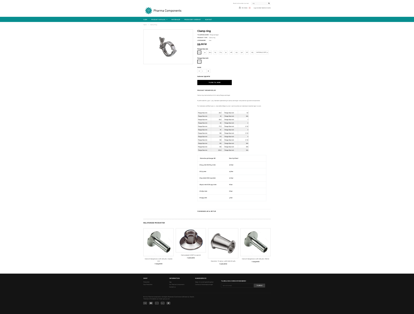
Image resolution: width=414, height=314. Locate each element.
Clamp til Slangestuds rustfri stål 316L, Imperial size (158, 260)
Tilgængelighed (203, 35)
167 (247, 52)
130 (242, 52)
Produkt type (202, 37)
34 (204, 52)
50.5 (210, 52)
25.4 (199, 52)
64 (215, 52)
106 (231, 52)
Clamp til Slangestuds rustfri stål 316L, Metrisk (255, 259)
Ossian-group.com (164, 299)
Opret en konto (266, 8)
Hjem (145, 24)
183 (252, 52)
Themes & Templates (149, 299)
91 (226, 52)
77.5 (221, 52)
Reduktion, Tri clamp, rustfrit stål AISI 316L (223, 261)
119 (236, 52)
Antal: (199, 67)
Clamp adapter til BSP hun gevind (191, 255)
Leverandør (201, 40)
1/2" (199, 61)
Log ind (256, 8)
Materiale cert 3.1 (262, 52)
